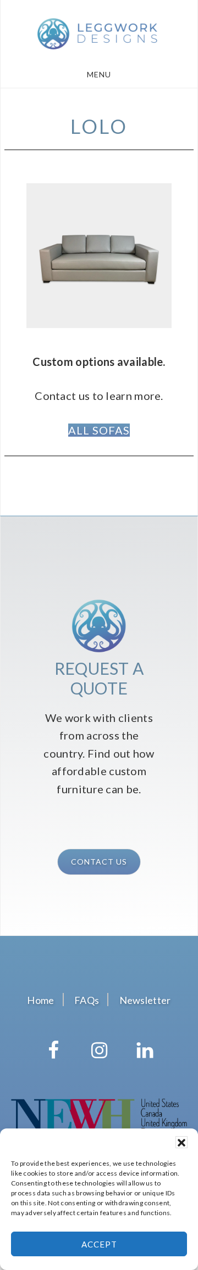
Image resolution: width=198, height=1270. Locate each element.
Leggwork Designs (99, 32)
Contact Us (99, 861)
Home (40, 1000)
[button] (181, 1142)
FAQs (86, 1000)
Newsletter (145, 1000)
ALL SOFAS (99, 430)
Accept (99, 1244)
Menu (99, 74)
